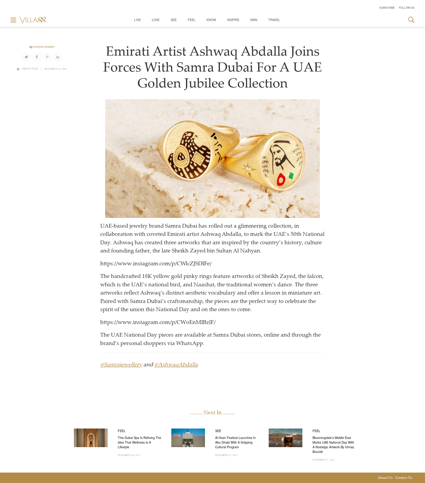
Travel (274, 19)
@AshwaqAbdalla (176, 365)
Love (156, 19)
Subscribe (387, 7)
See (174, 19)
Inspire (233, 19)
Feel (191, 19)
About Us (385, 478)
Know (211, 19)
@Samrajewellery (121, 365)
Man (253, 19)
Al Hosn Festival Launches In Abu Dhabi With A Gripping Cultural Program (235, 442)
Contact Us (403, 478)
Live (137, 19)
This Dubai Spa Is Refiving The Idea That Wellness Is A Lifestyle (139, 442)
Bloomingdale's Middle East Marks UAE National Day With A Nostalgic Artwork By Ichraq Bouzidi (333, 444)
